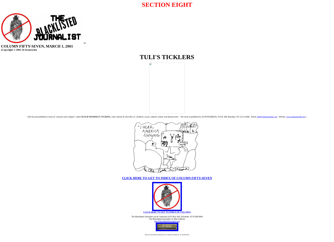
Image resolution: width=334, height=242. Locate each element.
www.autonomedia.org (295, 117)
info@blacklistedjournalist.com (167, 221)
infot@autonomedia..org (267, 117)
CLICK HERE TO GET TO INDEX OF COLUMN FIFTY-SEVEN (167, 178)
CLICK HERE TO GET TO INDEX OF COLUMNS (167, 212)
